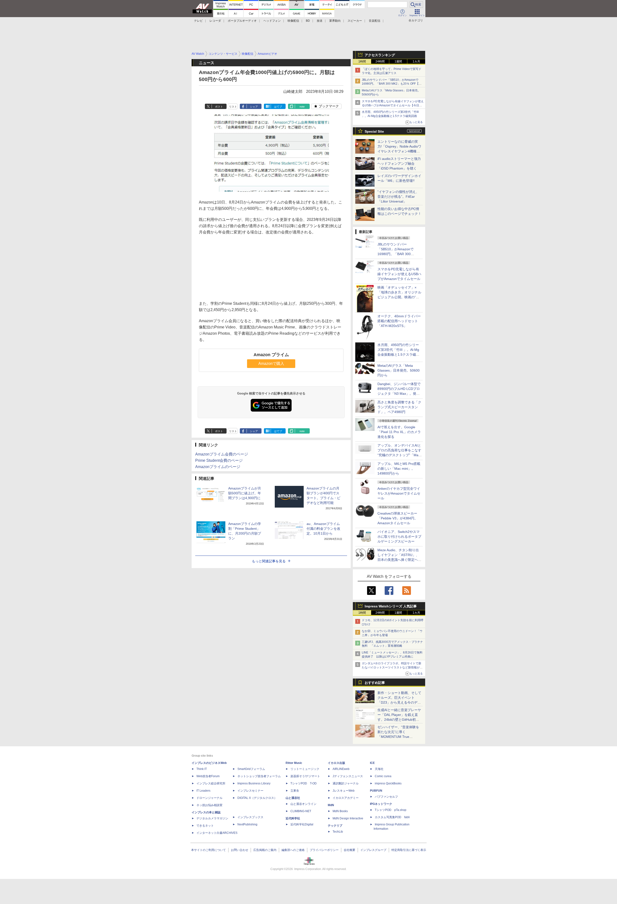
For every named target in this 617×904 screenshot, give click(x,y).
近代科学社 (293, 818)
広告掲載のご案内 (264, 850)
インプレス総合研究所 (210, 783)
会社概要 (349, 850)
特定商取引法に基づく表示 (408, 850)
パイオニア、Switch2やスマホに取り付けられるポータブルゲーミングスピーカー (399, 536)
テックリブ (335, 825)
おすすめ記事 (375, 683)
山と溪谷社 (293, 798)
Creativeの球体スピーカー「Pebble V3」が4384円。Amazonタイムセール (397, 518)
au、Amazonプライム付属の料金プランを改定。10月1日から (323, 528)
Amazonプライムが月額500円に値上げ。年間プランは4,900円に (244, 493)
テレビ (198, 20)
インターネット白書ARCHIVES (216, 833)
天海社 (379, 769)
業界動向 (335, 20)
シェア (254, 106)
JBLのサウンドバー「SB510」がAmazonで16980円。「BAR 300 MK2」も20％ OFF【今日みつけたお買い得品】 (392, 84)
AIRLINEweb (341, 769)
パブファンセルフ (386, 796)
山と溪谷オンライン (303, 804)
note (302, 106)
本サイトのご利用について (208, 850)
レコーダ (215, 20)
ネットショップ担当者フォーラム (259, 776)
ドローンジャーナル (209, 798)
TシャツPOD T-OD (303, 783)
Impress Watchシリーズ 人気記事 (391, 606)
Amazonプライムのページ (217, 467)
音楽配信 (374, 20)
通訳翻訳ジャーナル (346, 783)
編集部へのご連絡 (293, 850)
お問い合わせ (239, 850)
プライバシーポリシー (324, 850)
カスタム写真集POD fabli (392, 817)
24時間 (380, 61)
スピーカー (355, 20)
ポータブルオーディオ (242, 20)
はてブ (278, 106)
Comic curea (383, 776)
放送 (319, 20)
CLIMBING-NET (300, 811)
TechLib (338, 831)
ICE (372, 763)
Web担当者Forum (208, 776)
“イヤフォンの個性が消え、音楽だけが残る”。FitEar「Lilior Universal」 (398, 196)
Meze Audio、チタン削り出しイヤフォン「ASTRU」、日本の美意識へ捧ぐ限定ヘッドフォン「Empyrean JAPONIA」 (399, 559)
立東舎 (294, 790)
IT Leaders (203, 790)
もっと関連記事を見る (269, 561)
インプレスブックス (250, 817)
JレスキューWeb (344, 790)
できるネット (205, 825)
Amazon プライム (271, 354)
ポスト (219, 106)
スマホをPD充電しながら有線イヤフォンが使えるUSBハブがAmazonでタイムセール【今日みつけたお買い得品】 (393, 105)
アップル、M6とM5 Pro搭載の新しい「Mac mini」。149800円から (398, 468)
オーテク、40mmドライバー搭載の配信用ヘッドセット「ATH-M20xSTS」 (399, 321)
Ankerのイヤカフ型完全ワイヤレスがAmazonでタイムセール (398, 493)
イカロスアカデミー (346, 798)
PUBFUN (376, 790)
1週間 (398, 61)
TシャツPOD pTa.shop (390, 810)
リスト (233, 106)
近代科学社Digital (301, 824)
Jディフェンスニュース (348, 776)
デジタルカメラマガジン (212, 818)
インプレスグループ (373, 850)
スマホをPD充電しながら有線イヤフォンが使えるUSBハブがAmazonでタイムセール (399, 274)
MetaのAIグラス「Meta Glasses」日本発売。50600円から (398, 370)
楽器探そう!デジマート (305, 776)
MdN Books (340, 811)
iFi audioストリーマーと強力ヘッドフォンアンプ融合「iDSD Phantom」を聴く (399, 163)
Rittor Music (294, 763)
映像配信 (293, 20)
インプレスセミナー (250, 790)
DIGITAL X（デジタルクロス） (257, 798)
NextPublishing (247, 824)
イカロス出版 (336, 763)
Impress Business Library (253, 783)
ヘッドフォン (272, 20)
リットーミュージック (304, 769)
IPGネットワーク (381, 804)
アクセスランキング (380, 55)
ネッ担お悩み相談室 (209, 805)
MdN (331, 805)
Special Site (374, 131)
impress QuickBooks (388, 783)
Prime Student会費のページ (219, 460)
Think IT (201, 769)
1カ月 (416, 61)
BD (308, 20)
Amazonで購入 (271, 363)
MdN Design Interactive (348, 818)
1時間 (362, 61)
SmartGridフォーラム (251, 769)
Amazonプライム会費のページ (221, 454)
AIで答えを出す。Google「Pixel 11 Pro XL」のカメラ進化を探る (399, 432)
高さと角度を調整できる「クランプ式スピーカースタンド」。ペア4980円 (399, 407)
